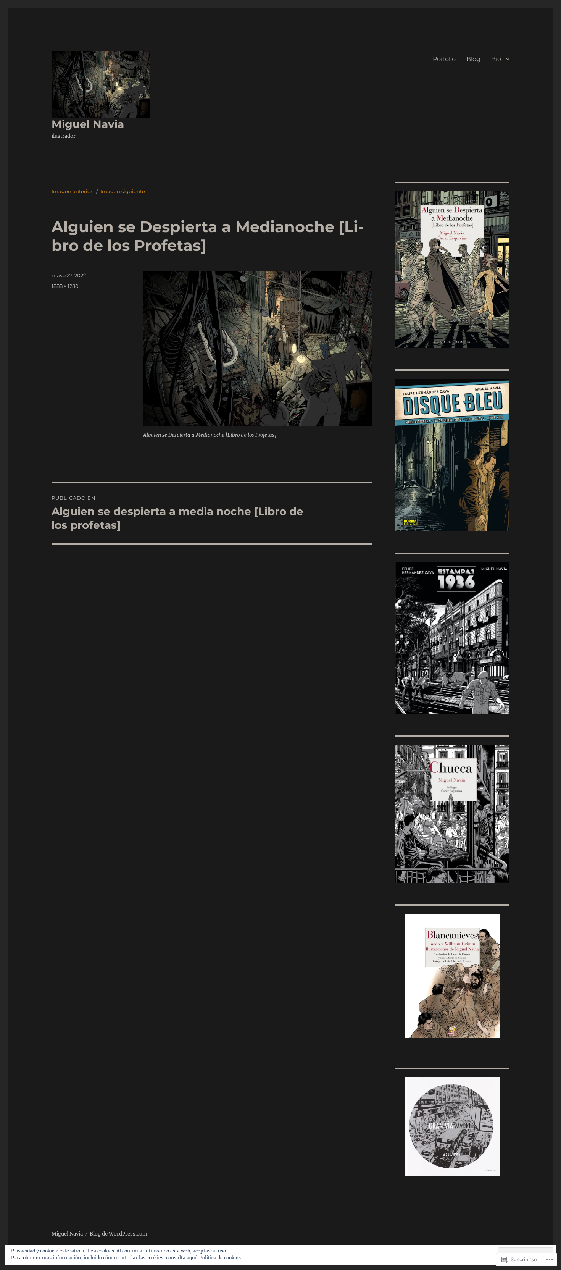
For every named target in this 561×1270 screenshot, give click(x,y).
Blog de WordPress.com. (119, 1234)
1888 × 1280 (65, 286)
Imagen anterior (72, 191)
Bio (496, 59)
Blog (473, 59)
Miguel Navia (88, 124)
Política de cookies (220, 1257)
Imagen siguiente (122, 191)
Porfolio (444, 59)
